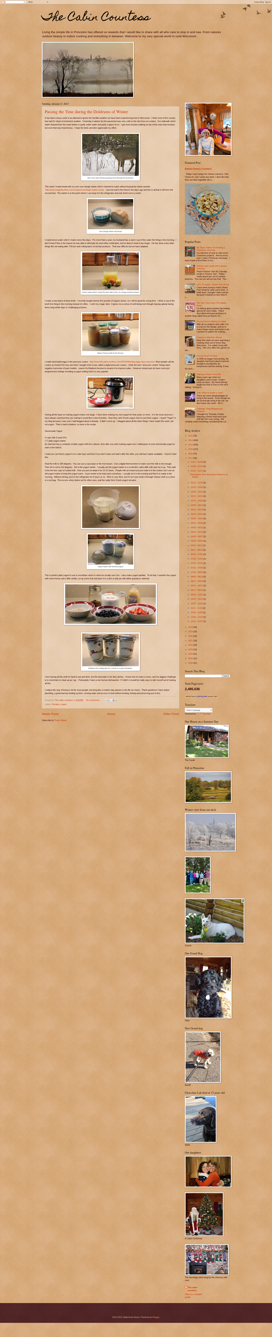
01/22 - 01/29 (197, 483)
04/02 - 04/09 (197, 523)
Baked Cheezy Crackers (198, 168)
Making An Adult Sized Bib (209, 374)
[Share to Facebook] (113, 700)
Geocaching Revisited (207, 356)
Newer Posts (50, 713)
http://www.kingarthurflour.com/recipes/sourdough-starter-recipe (74, 190)
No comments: (93, 700)
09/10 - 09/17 (197, 585)
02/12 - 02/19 (197, 496)
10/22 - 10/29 (197, 603)
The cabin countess (192, 1289)
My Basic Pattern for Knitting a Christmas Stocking (211, 248)
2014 (190, 445)
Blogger (155, 1317)
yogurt (64, 704)
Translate (206, 714)
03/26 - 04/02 (197, 518)
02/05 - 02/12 (197, 492)
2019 (190, 631)
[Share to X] (111, 700)
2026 (190, 663)
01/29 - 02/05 (197, 487)
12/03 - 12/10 (197, 617)
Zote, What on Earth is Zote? (210, 393)
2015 (190, 449)
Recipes (56, 704)
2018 (190, 627)
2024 (190, 654)
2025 (190, 658)
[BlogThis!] (108, 700)
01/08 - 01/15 (197, 466)
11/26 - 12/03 (197, 612)
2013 (190, 440)
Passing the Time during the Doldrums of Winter (86, 111)
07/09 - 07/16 (197, 563)
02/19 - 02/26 (197, 501)
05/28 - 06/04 (197, 541)
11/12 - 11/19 (197, 608)
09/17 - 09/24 (197, 590)
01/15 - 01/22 (197, 471)
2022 (190, 645)
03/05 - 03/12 (197, 505)
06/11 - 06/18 (197, 550)
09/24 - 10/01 (197, 595)
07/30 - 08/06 (197, 572)
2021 (190, 640)
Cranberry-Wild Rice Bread (209, 337)
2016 (190, 454)
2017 (190, 458)
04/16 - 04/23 (197, 532)
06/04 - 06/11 (197, 545)
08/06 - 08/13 (197, 577)
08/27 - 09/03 (197, 581)
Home (111, 713)
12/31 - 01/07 (197, 621)
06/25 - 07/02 (197, 554)
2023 (190, 649)
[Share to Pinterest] (116, 700)
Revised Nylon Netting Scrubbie (211, 321)
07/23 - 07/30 (197, 568)
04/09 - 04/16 (197, 527)
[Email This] (105, 700)
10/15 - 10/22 (197, 599)
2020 (190, 636)
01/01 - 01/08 (197, 462)
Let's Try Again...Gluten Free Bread (213, 284)
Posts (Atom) (61, 720)
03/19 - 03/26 (197, 514)
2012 (190, 436)
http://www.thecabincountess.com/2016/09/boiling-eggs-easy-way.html (122, 361)
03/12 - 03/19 (197, 509)
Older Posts (171, 713)
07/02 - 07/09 (197, 559)
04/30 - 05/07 (197, 536)
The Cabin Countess (96, 18)
